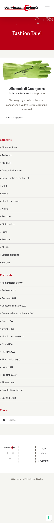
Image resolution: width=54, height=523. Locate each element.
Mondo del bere (10, 201)
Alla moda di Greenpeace (23, 70)
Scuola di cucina (10, 255)
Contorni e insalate (11, 170)
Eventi (5, 194)
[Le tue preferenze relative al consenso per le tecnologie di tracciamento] (49, 518)
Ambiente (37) (9, 290)
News (5, 209)
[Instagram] (12, 453)
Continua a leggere (13, 117)
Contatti (44, 461)
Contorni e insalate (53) (14, 306)
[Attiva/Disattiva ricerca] (36, 7)
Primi (4, 232)
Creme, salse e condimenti (15, 178)
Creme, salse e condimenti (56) (18, 313)
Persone (6, 216)
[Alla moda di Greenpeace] (27, 70)
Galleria (31, 70)
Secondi (6, 263)
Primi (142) (7, 367)
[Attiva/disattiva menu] (47, 8)
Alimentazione (9, 147)
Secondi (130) (9, 398)
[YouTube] (10, 458)
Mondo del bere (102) (13, 336)
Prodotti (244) (9, 375)
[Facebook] (7, 453)
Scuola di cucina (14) (12, 390)
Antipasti (6, 163)
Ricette (5, 247)
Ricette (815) (8, 382)
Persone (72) (8, 352)
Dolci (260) (8, 321)
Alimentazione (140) (12, 283)
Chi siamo (44, 451)
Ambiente (7, 155)
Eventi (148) (8, 329)
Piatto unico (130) (11, 359)
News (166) (7, 344)
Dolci (4, 186)
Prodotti (6, 239)
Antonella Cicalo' (20, 93)
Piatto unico (8, 224)
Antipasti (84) (9, 298)
